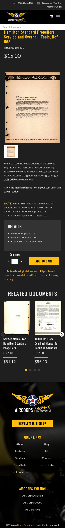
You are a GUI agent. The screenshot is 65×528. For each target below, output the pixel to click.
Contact (46, 458)
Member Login (54, 6)
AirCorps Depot (32, 502)
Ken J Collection (20, 472)
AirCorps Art (32, 509)
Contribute (20, 465)
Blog (47, 444)
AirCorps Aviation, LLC (25, 525)
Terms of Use (46, 465)
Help (47, 451)
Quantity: (15, 255)
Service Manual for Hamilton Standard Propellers (14, 343)
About (20, 444)
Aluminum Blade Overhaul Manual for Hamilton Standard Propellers (46, 343)
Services (20, 458)
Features (20, 451)
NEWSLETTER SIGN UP (32, 424)
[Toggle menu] (58, 16)
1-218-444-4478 (24, 3)
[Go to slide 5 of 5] (3, 334)
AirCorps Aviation (32, 495)
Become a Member (52, 3)
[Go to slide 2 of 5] (62, 334)
